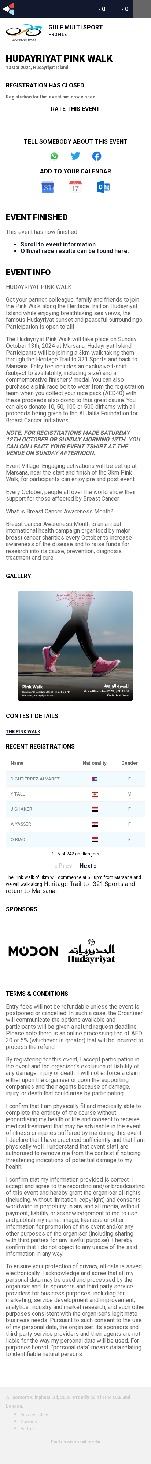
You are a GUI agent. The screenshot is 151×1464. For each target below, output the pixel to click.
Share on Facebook (97, 156)
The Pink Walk (23, 731)
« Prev (63, 865)
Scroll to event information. (59, 244)
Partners (29, 1428)
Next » (88, 865)
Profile (57, 34)
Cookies (29, 1421)
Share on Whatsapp (54, 156)
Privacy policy (34, 1414)
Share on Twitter (75, 156)
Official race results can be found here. (75, 251)
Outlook (103, 187)
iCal (75, 187)
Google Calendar (47, 187)
